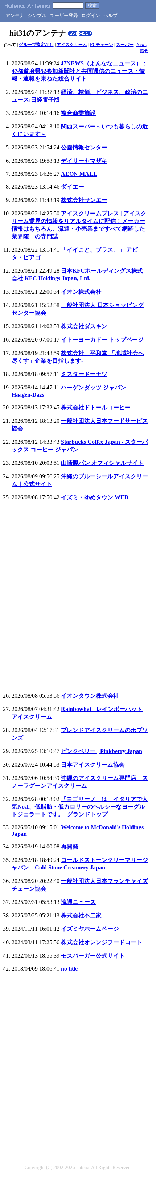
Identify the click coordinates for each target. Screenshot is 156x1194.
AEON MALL (79, 174)
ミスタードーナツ (84, 374)
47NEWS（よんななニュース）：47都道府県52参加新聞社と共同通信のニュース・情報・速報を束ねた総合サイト (80, 71)
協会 (144, 50)
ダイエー (72, 186)
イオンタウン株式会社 (90, 696)
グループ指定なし (36, 44)
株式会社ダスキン (84, 326)
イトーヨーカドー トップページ (102, 339)
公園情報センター (84, 147)
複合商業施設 (78, 113)
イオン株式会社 (81, 292)
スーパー (125, 44)
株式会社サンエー (84, 200)
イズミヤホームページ (90, 929)
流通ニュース (78, 902)
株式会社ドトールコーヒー (96, 407)
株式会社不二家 (81, 915)
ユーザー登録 (64, 15)
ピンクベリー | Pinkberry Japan (101, 751)
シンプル (37, 15)
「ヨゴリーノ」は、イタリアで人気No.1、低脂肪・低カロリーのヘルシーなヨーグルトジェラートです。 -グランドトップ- (80, 806)
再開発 (69, 846)
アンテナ (14, 15)
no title (69, 969)
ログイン (90, 15)
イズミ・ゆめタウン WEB (94, 497)
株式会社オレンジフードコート (101, 942)
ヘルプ (110, 15)
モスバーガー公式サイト (93, 956)
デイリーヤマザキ (84, 161)
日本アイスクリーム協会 (93, 764)
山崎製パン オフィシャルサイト (102, 463)
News (141, 44)
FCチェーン (101, 44)
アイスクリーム (72, 44)
